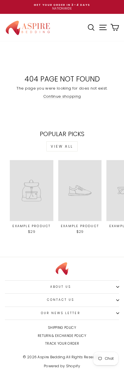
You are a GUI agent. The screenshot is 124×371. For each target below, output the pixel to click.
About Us (60, 287)
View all (62, 146)
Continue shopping (62, 96)
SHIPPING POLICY (62, 327)
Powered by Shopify (62, 365)
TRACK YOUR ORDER (62, 343)
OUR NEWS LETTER (60, 313)
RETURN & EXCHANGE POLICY (62, 335)
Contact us (60, 300)
